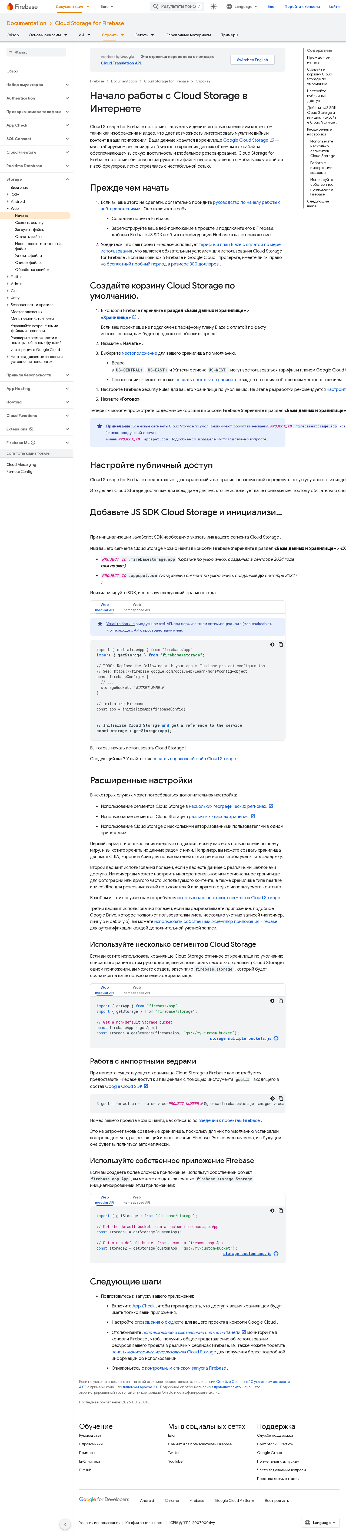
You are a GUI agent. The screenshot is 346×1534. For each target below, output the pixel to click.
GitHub (85, 1469)
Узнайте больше (121, 623)
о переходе (119, 630)
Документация (69, 6)
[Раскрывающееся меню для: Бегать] (154, 34)
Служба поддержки (275, 1435)
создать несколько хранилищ (205, 380)
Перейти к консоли (302, 6)
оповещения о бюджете (159, 1322)
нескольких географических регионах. (228, 806)
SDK (123, 1086)
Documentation (26, 23)
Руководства (90, 1435)
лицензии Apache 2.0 (140, 1387)
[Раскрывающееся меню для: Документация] (89, 6)
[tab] (104, 607)
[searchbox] (36, 52)
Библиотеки (89, 1461)
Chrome (172, 1500)
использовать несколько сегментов (228, 898)
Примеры (229, 34)
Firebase (97, 81)
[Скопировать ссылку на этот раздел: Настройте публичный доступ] (218, 466)
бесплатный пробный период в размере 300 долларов (163, 264)
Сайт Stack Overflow (275, 1444)
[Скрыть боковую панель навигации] (65, 1524)
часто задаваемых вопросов (241, 439)
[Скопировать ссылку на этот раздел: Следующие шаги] (167, 1282)
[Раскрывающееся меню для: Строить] (124, 34)
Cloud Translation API (121, 63)
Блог (272, 6)
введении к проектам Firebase (229, 1120)
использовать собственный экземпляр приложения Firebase (215, 921)
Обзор (12, 34)
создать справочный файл (194, 759)
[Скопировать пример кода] (281, 644)
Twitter (174, 1452)
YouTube (175, 1461)
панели (191, 1332)
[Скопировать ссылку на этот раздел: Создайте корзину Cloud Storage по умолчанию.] (144, 296)
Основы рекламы (45, 34)
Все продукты (277, 1500)
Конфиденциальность (144, 1522)
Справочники (91, 1444)
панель (164, 1352)
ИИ (81, 34)
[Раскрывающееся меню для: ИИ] (90, 34)
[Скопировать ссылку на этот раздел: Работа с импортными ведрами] (201, 1061)
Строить (110, 34)
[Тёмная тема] (272, 644)
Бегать (141, 34)
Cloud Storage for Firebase (89, 23)
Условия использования (99, 1522)
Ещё (105, 6)
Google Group (269, 1452)
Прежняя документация (278, 1478)
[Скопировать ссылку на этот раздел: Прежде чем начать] (174, 188)
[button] (32, 84)
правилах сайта (227, 1387)
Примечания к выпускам (278, 1461)
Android (147, 1500)
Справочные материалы (188, 34)
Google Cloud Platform (234, 1500)
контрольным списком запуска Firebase (185, 1368)
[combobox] (177, 6)
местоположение (139, 353)
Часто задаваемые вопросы (281, 1469)
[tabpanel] (187, 679)
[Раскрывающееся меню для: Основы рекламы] (67, 34)
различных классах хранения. (219, 816)
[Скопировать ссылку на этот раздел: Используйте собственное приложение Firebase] (259, 1161)
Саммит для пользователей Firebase (200, 1444)
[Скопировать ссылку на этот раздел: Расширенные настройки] (198, 781)
